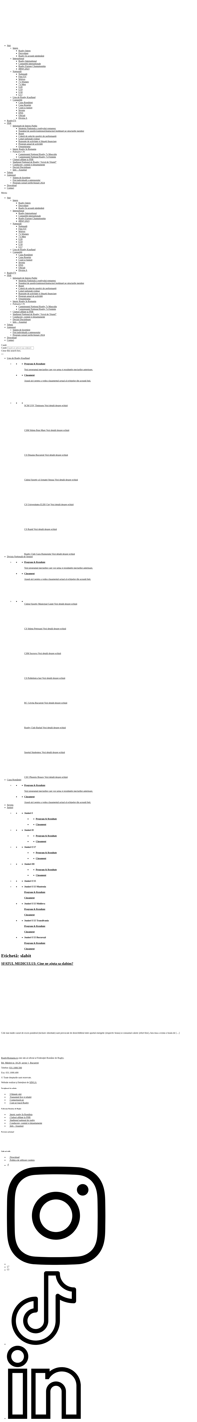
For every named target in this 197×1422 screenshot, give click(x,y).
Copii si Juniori (25, 107)
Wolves (21, 79)
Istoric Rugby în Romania (24, 149)
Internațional (18, 58)
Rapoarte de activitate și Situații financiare (37, 141)
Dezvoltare (23, 53)
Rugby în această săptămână (31, 56)
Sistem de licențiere (21, 177)
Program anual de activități (30, 144)
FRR (9, 123)
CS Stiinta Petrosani (33, 628)
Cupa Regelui (24, 105)
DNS (20, 113)
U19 (20, 89)
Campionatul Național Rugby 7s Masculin (37, 154)
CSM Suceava (31, 653)
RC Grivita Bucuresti (34, 703)
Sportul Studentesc (33, 752)
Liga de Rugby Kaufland (24, 97)
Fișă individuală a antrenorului (26, 180)
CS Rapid (29, 529)
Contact (10, 188)
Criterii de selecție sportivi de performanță (37, 136)
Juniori (10, 807)
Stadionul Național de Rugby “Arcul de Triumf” (35, 162)
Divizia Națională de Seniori (20, 556)
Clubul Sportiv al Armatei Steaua (39, 480)
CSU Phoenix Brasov (34, 777)
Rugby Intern (24, 50)
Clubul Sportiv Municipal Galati (39, 604)
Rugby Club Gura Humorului (38, 554)
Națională (17, 71)
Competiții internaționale (29, 63)
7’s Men (22, 84)
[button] (98, 193)
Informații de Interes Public (25, 126)
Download (12, 185)
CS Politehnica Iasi (33, 678)
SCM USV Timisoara (34, 405)
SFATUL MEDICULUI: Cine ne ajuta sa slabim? (37, 963)
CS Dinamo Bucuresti (34, 455)
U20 (20, 87)
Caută (3, 348)
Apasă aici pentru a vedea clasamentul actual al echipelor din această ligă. (57, 381)
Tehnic (10, 172)
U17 (20, 95)
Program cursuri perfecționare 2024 (29, 183)
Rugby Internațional (27, 61)
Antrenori (11, 175)
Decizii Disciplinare (22, 167)
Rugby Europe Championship (32, 66)
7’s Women (23, 82)
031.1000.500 (15, 1067)
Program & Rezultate (34, 364)
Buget (21, 133)
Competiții (17, 100)
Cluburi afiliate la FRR (23, 159)
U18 (20, 92)
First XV (22, 76)
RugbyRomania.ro (9, 1058)
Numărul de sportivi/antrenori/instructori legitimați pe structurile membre (51, 131)
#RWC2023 (23, 69)
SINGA (33, 1082)
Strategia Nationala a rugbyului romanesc (37, 128)
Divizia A (22, 118)
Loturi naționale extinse (29, 139)
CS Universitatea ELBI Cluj (37, 504)
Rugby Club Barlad (33, 727)
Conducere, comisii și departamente (29, 164)
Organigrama (24, 146)
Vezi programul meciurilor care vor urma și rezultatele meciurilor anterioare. (58, 369)
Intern (15, 48)
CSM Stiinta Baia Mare (35, 430)
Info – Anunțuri (20, 170)
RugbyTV (11, 120)
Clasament (29, 375)
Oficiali (21, 115)
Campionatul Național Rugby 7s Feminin (37, 157)
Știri (9, 45)
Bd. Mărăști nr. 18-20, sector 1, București (20, 1063)
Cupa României (25, 102)
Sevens (21, 110)
